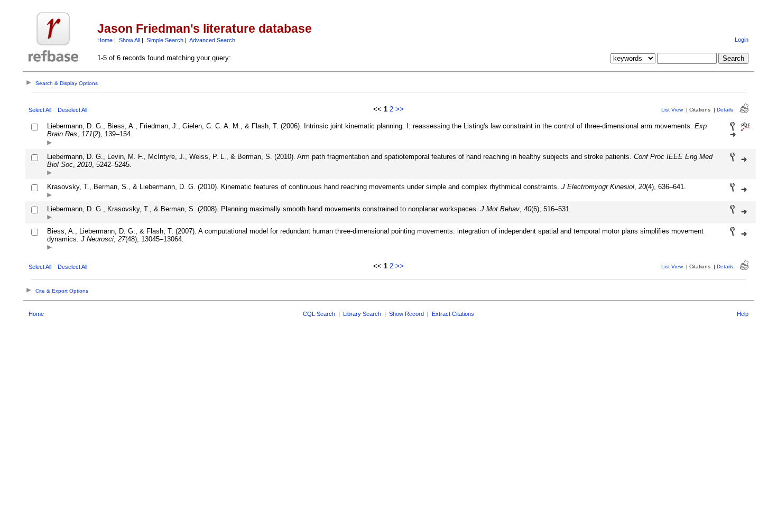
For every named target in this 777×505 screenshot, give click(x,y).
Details (725, 110)
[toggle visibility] (49, 143)
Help (742, 314)
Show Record (406, 314)
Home (105, 40)
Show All (129, 40)
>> (399, 109)
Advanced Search (212, 40)
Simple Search (164, 40)
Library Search (362, 314)
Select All (40, 110)
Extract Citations (453, 314)
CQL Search (319, 314)
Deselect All (72, 110)
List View (672, 110)
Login (741, 39)
